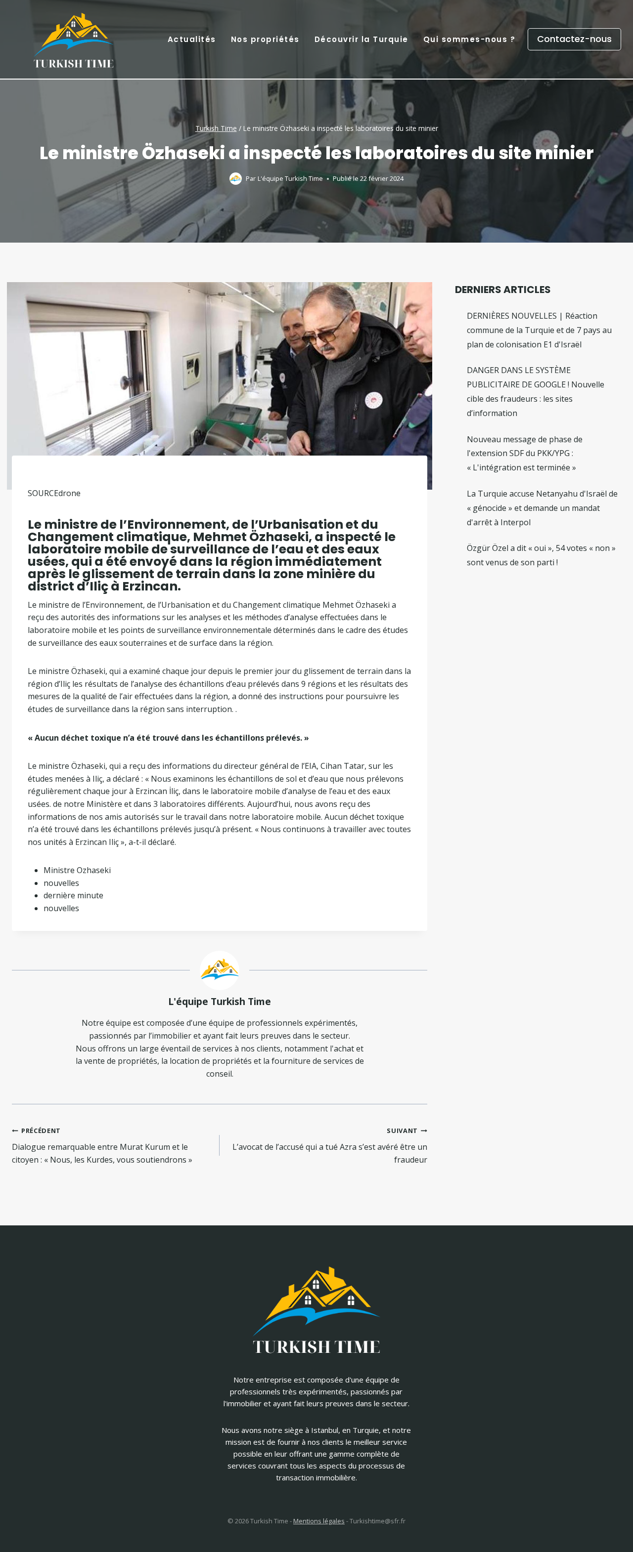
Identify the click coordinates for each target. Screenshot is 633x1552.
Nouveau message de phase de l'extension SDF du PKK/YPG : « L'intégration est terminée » (525, 453)
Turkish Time (216, 128)
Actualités (192, 39)
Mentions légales (319, 1520)
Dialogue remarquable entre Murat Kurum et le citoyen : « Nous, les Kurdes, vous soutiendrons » (102, 1145)
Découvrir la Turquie (361, 39)
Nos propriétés (265, 39)
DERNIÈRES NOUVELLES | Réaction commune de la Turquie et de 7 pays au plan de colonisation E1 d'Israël (539, 330)
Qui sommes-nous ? (469, 39)
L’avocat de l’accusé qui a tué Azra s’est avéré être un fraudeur (329, 1145)
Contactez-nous (574, 39)
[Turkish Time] (74, 36)
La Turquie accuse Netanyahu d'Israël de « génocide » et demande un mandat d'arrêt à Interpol (542, 508)
